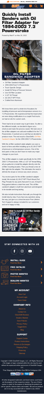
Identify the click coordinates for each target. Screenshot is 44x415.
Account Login (22, 297)
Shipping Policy (22, 347)
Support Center (22, 338)
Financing (22, 350)
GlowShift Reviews (22, 315)
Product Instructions (22, 341)
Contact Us (22, 312)
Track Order (22, 300)
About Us (22, 309)
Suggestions (22, 327)
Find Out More (15, 263)
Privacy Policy (22, 324)
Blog (22, 330)
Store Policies (22, 321)
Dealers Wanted (22, 318)
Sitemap (22, 353)
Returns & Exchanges (22, 344)
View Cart (22, 294)
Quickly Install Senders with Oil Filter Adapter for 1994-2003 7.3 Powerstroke (20, 23)
